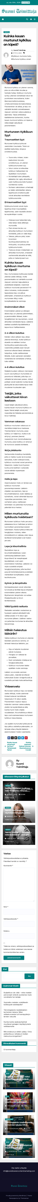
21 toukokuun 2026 (14, 1128)
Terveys (6, 32)
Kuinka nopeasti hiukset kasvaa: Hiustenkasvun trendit (25, 746)
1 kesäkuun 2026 (13, 1106)
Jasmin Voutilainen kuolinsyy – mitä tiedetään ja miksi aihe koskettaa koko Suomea (18, 834)
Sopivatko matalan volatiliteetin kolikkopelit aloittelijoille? (16, 1102)
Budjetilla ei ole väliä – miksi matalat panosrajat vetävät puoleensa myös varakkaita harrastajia (18, 995)
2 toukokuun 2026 (14, 1151)
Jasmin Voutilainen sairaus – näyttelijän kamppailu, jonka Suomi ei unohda (17, 812)
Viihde (7, 1073)
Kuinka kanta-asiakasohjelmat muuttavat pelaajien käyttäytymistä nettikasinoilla (17, 1024)
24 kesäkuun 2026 (14, 1083)
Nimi (6, 907)
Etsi (5, 969)
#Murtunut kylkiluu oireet (21, 59)
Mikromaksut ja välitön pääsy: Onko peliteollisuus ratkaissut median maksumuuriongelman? (18, 1034)
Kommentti (8, 866)
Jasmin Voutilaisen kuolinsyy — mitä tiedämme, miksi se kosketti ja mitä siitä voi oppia (18, 790)
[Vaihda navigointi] (34, 19)
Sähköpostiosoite (11, 919)
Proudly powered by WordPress (16, 1195)
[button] (27, 19)
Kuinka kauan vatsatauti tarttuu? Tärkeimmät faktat (12, 746)
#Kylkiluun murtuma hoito (21, 56)
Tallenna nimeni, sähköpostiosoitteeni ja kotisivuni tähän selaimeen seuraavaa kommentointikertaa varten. (19, 949)
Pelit (7, 1096)
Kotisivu (6, 931)
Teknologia (9, 1119)
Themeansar (24, 1198)
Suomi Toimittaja (19, 50)
